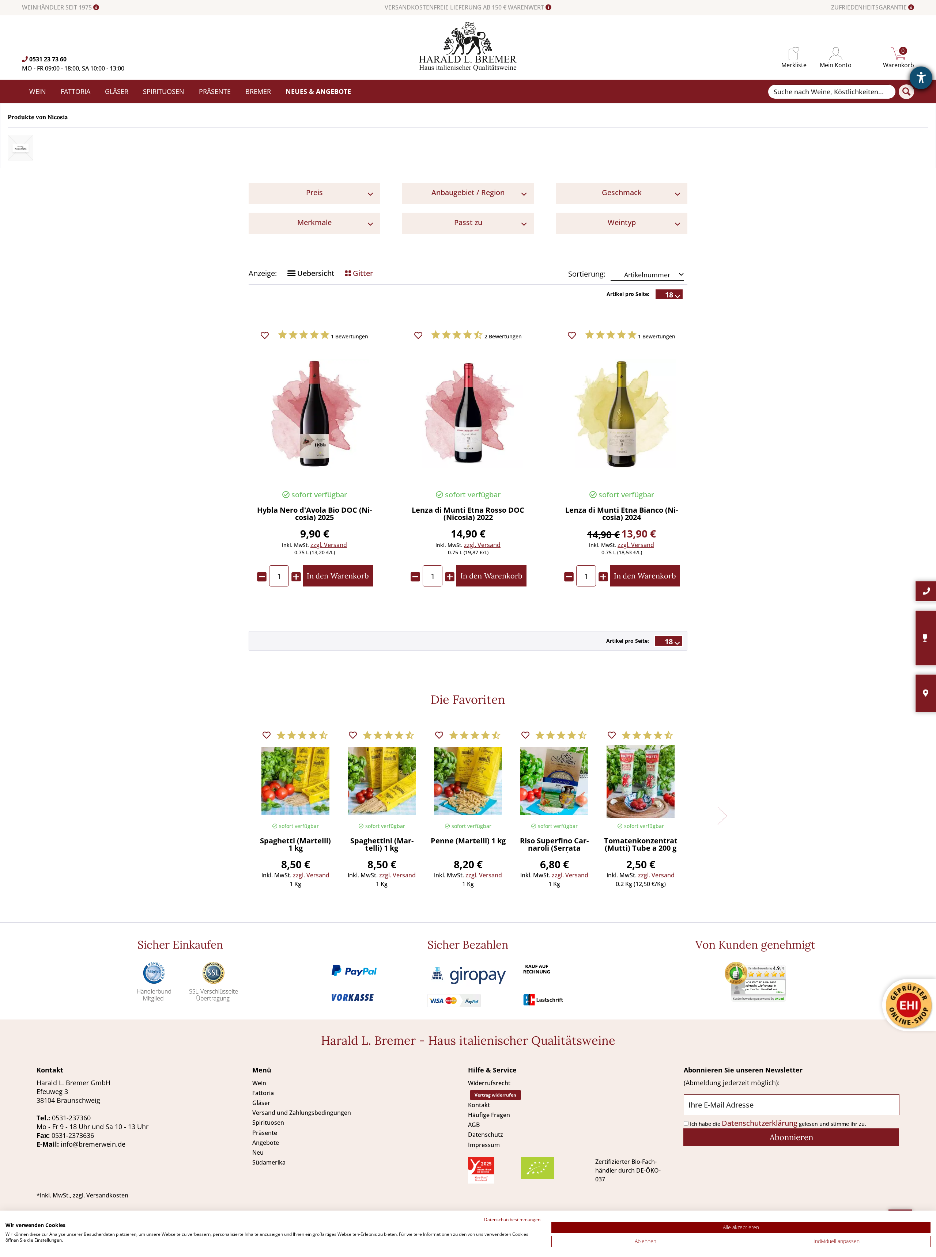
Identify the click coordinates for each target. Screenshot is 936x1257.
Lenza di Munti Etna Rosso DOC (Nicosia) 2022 (468, 514)
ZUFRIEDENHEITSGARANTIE (869, 7)
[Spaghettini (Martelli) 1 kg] (381, 781)
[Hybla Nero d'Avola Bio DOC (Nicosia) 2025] (314, 413)
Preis (314, 192)
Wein (259, 1083)
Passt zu (468, 222)
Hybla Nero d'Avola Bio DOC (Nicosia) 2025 (314, 514)
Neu (258, 1152)
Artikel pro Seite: (628, 293)
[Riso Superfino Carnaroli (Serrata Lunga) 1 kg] (554, 781)
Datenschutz (485, 1135)
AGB (474, 1125)
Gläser (261, 1103)
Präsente (264, 1133)
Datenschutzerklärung (759, 1123)
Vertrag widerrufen (495, 1095)
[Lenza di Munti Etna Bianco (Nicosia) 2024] (621, 413)
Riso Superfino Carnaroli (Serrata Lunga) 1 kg (554, 845)
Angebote (265, 1143)
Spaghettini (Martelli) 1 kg (382, 845)
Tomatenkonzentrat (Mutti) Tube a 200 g (641, 845)
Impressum (484, 1145)
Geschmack (622, 192)
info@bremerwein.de (93, 1144)
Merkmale (314, 222)
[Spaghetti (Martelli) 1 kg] (295, 781)
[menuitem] (794, 53)
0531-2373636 (73, 1135)
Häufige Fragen (489, 1115)
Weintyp (622, 222)
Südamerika (269, 1162)
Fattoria (263, 1093)
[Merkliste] (794, 53)
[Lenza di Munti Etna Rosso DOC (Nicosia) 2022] (468, 413)
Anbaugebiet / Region (468, 192)
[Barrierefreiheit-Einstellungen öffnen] (921, 78)
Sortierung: (586, 274)
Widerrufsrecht (489, 1083)
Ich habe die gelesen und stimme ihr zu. (778, 1123)
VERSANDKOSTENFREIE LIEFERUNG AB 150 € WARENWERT (465, 7)
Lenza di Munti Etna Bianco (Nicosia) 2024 (621, 514)
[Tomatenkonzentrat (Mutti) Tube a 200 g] (640, 781)
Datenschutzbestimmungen (512, 1219)
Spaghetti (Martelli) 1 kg (295, 845)
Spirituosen (268, 1123)
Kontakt (479, 1105)
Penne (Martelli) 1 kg (468, 841)
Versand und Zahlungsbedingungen (301, 1113)
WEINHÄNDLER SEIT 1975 (57, 7)
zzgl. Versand (328, 545)
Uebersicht (315, 273)
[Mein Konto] (836, 53)
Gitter (362, 273)
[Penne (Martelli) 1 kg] (468, 781)
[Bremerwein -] (468, 68)
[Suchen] (906, 91)
